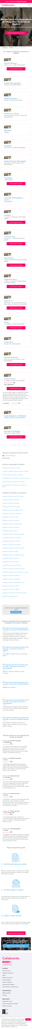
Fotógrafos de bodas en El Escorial (11, 506)
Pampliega (7, 146)
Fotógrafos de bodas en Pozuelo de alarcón (13, 568)
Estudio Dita (8, 342)
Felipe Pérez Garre (10, 279)
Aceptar (28, 1019)
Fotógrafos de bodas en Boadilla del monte (13, 555)
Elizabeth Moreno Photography (15, 161)
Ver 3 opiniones (9, 384)
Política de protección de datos (10, 1003)
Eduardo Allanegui (10, 63)
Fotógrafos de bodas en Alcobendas (11, 544)
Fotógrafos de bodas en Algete (10, 551)
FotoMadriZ (8, 178)
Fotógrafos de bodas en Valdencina (11, 579)
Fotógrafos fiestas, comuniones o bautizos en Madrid (15, 478)
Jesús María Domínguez (12, 431)
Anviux (6, 322)
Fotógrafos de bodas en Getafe (10, 517)
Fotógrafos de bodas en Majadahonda (12, 524)
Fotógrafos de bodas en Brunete (10, 558)
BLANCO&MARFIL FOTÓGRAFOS (15, 416)
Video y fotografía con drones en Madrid (12, 474)
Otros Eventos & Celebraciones (10, 986)
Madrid (11, 47)
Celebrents (5, 47)
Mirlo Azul (7, 130)
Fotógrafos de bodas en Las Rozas (11, 541)
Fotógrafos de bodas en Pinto (9, 530)
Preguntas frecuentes (7, 973)
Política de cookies (7, 1006)
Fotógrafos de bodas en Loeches (10, 586)
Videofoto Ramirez (10, 98)
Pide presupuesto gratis (16, 933)
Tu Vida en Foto (9, 236)
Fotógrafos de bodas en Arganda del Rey (12, 510)
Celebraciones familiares (8, 984)
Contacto (4, 995)
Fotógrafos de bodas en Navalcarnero (12, 565)
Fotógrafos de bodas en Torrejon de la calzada (14, 593)
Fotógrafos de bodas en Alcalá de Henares (13, 496)
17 (15, 445)
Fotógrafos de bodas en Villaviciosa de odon (13, 582)
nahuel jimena (9, 258)
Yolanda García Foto (11, 357)
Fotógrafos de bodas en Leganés (10, 520)
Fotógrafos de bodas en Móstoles (11, 527)
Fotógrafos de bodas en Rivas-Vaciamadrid (13, 534)
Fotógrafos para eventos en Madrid (11, 468)
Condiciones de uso (7, 1001)
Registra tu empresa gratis (16, 946)
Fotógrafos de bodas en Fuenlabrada (11, 513)
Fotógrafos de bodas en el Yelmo (10, 561)
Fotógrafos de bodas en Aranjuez (10, 503)
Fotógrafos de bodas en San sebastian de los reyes (15, 572)
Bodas (4, 975)
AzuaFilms (7, 215)
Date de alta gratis (16, 612)
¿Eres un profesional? (16, 1)
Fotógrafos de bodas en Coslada (10, 589)
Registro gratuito (6, 993)
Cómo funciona (6, 970)
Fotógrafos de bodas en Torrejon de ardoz (13, 548)
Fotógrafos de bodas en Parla (9, 596)
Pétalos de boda (9, 379)
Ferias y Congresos (7, 982)
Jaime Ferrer (8, 301)
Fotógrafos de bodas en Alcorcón (10, 499)
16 (12, 445)
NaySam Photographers (12, 83)
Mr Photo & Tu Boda (11, 114)
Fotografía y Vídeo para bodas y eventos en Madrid (15, 471)
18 (18, 445)
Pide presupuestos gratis (16, 33)
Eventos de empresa (7, 977)
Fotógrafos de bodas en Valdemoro (11, 575)
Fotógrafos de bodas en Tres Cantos (11, 537)
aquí (16, 1026)
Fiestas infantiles (6, 980)
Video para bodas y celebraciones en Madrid (13, 481)
